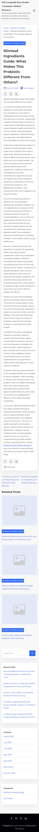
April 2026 (7, 761)
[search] (32, 653)
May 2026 (7, 755)
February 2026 (9, 773)
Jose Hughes (29, 88)
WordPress (19, 829)
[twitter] (11, 94)
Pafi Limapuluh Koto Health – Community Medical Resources (16, 6)
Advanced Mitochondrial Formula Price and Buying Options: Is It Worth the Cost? (19, 674)
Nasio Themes (19, 826)
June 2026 (7, 749)
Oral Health (7, 798)
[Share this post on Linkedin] (16, 94)
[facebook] (5, 94)
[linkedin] (26, 819)
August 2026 (8, 736)
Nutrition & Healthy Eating (14, 43)
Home (5, 28)
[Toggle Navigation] (34, 10)
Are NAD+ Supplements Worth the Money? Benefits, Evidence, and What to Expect (19, 705)
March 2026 (8, 767)
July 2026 (7, 742)
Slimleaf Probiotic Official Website (16, 445)
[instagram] (16, 819)
